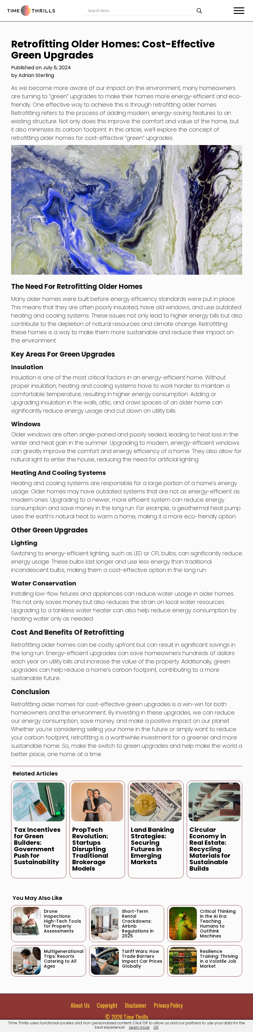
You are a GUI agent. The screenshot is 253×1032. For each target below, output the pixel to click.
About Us (80, 1005)
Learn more (139, 1027)
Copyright (107, 1005)
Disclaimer (136, 1005)
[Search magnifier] (199, 10)
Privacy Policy (168, 1005)
